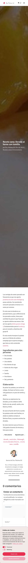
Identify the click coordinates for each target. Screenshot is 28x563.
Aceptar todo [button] (14, 554)
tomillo (16, 444)
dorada (6, 439)
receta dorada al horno (11, 442)
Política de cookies (18, 543)
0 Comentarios (17, 150)
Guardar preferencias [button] (14, 558)
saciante (5, 346)
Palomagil (20, 439)
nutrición (12, 439)
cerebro (21, 326)
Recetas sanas (7, 150)
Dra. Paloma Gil (10, 147)
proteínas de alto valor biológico (13, 300)
